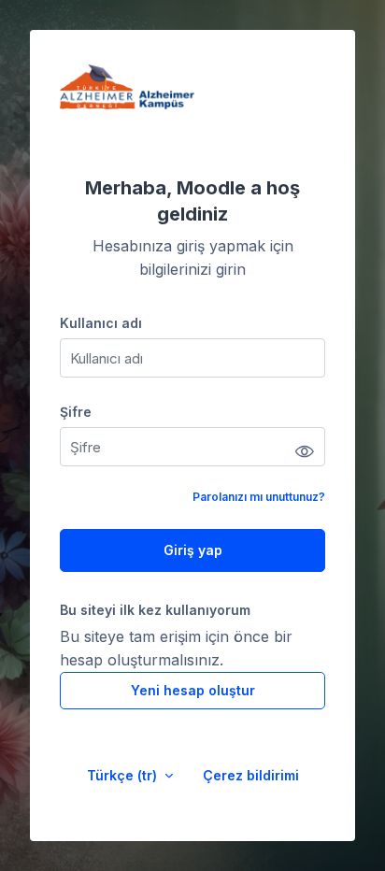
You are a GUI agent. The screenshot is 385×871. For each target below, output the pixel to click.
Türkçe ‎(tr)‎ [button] (124, 775)
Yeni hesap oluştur (193, 690)
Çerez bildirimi (251, 775)
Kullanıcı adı (101, 323)
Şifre (76, 412)
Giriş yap (193, 550)
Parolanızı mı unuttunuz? (258, 497)
